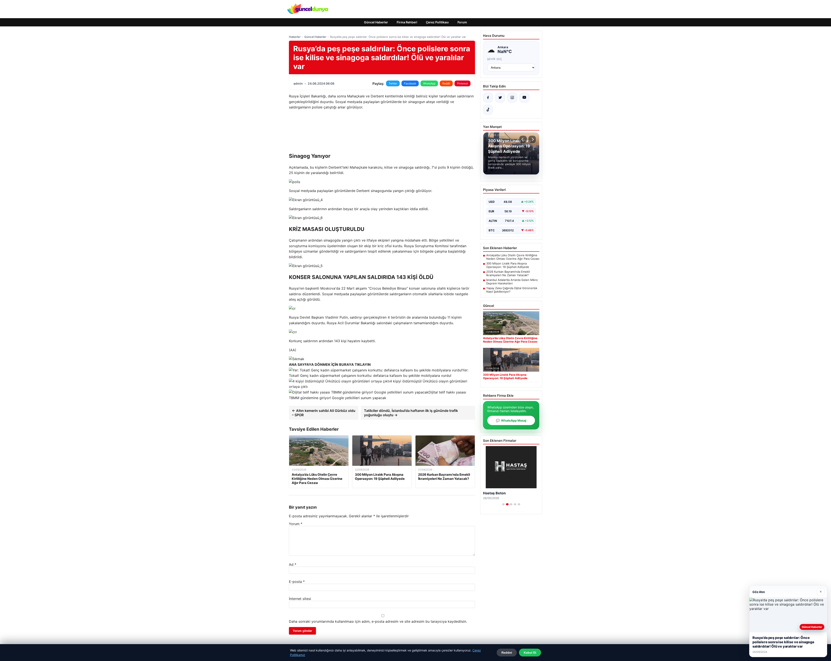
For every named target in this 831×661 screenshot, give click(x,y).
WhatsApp (429, 83)
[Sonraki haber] (532, 139)
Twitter (393, 83)
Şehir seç (494, 59)
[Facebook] (488, 98)
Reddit (446, 83)
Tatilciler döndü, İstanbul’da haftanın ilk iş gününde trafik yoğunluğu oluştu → (411, 412)
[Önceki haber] (523, 139)
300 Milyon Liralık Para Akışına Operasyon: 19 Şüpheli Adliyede (507, 265)
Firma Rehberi (407, 22)
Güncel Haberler (376, 22)
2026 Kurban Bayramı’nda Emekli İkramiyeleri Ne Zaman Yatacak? (508, 273)
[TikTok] (488, 110)
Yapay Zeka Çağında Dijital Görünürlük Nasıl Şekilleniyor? (511, 289)
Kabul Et (530, 652)
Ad (292, 564)
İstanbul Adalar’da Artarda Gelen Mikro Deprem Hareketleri (512, 281)
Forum (462, 22)
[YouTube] (524, 98)
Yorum (295, 524)
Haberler (295, 37)
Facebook (410, 83)
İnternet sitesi (300, 599)
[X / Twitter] (500, 98)
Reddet (506, 652)
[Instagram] (512, 98)
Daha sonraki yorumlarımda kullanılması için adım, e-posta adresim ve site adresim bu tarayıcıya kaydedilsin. (378, 621)
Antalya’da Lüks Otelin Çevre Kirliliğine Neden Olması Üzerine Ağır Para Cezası (512, 256)
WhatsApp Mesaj (511, 420)
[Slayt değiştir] (503, 504)
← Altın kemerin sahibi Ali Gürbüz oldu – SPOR (323, 412)
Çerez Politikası (437, 22)
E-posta (297, 581)
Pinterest (462, 83)
